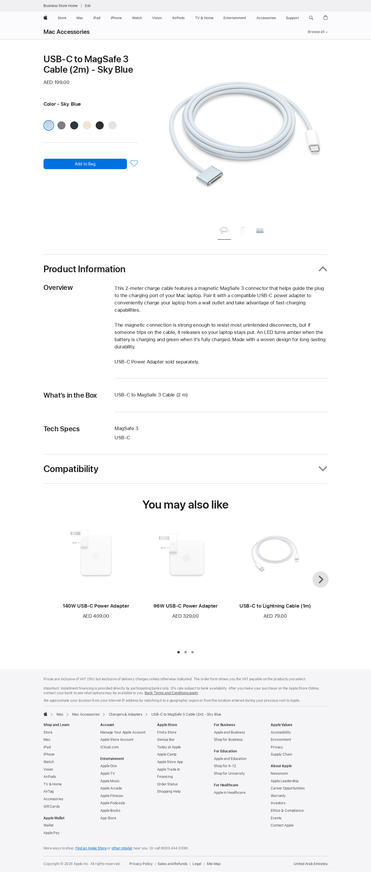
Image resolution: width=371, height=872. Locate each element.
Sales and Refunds (172, 864)
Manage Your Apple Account (123, 732)
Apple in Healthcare (229, 793)
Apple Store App (170, 762)
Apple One (108, 766)
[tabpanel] (245, 137)
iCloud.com (109, 747)
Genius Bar (166, 740)
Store (47, 732)
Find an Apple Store (91, 848)
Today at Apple (169, 747)
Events (276, 818)
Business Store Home (60, 6)
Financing (165, 777)
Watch (48, 762)
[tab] (224, 231)
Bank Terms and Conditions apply (171, 693)
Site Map (214, 864)
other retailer (122, 848)
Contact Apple (282, 825)
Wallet (48, 825)
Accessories (53, 799)
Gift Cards (51, 807)
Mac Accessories (66, 31)
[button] (311, 18)
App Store (108, 818)
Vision (48, 769)
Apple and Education (230, 759)
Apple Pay (51, 833)
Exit (88, 6)
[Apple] (45, 713)
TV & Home (52, 784)
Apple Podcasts (112, 803)
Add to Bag (85, 164)
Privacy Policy (140, 864)
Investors (278, 803)
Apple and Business (229, 732)
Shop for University (229, 774)
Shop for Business (228, 740)
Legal (196, 864)
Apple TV (107, 774)
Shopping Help (168, 791)
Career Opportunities (288, 788)
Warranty (278, 796)
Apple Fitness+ (112, 796)
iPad (47, 747)
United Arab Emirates (311, 864)
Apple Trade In (168, 769)
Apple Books (110, 811)
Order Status (167, 784)
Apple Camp (167, 754)
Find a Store (167, 732)
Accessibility (281, 732)
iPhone (48, 754)
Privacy (277, 747)
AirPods (49, 777)
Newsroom (279, 774)
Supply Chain (281, 754)
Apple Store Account (116, 740)
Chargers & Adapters (126, 714)
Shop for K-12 (225, 766)
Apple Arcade (111, 788)
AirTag (48, 791)
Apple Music (110, 781)
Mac (60, 714)
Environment (281, 740)
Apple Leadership (285, 781)
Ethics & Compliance (287, 811)
